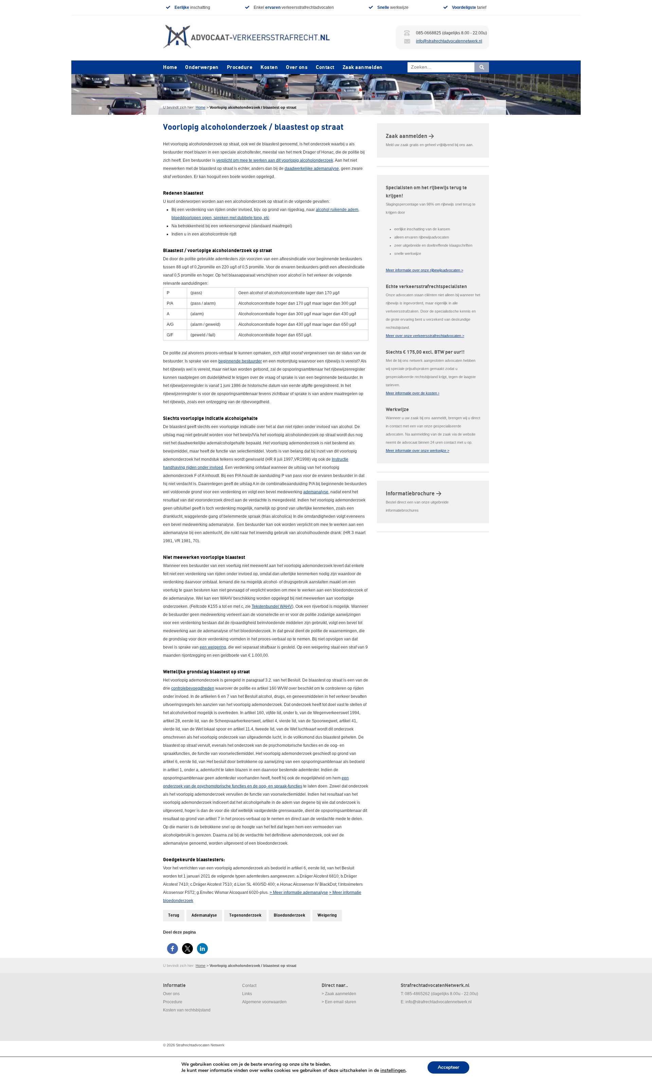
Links (247, 993)
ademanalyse (315, 492)
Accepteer (448, 1067)
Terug (173, 915)
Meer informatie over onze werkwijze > (417, 450)
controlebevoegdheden (192, 688)
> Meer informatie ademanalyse (299, 892)
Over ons (297, 67)
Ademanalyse (204, 915)
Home (170, 67)
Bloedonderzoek (289, 915)
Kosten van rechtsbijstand (187, 1010)
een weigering (213, 647)
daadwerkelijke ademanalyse (312, 168)
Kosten (269, 67)
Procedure (240, 67)
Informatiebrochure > (413, 494)
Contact (325, 67)
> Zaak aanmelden (339, 993)
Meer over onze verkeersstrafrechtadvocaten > (425, 336)
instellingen (392, 1070)
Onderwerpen (202, 67)
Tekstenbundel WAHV (272, 606)
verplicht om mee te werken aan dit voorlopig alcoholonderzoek (274, 160)
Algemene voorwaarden (264, 1002)
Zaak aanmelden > (410, 136)
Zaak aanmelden (363, 67)
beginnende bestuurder (240, 361)
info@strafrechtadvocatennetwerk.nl (449, 41)
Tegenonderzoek (245, 915)
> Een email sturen (339, 1002)
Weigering (327, 915)
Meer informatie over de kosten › (412, 393)
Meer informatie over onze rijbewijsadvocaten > (424, 270)
